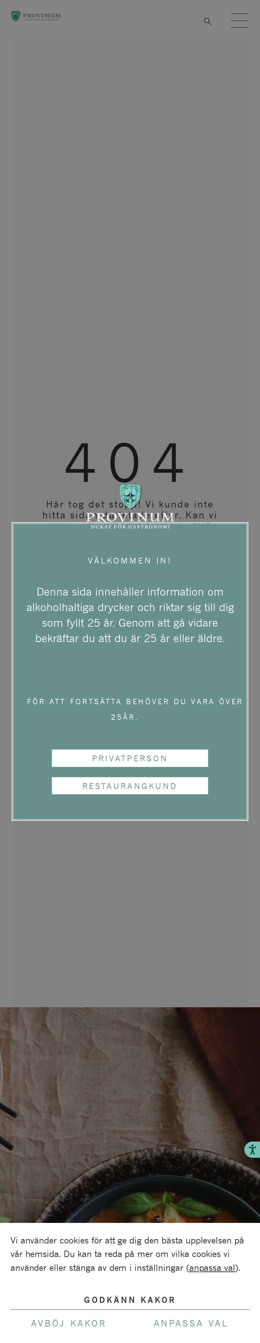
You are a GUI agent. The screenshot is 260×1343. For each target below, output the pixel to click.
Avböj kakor (68, 1323)
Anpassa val (191, 1323)
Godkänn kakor (130, 1300)
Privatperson (130, 758)
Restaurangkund (130, 785)
